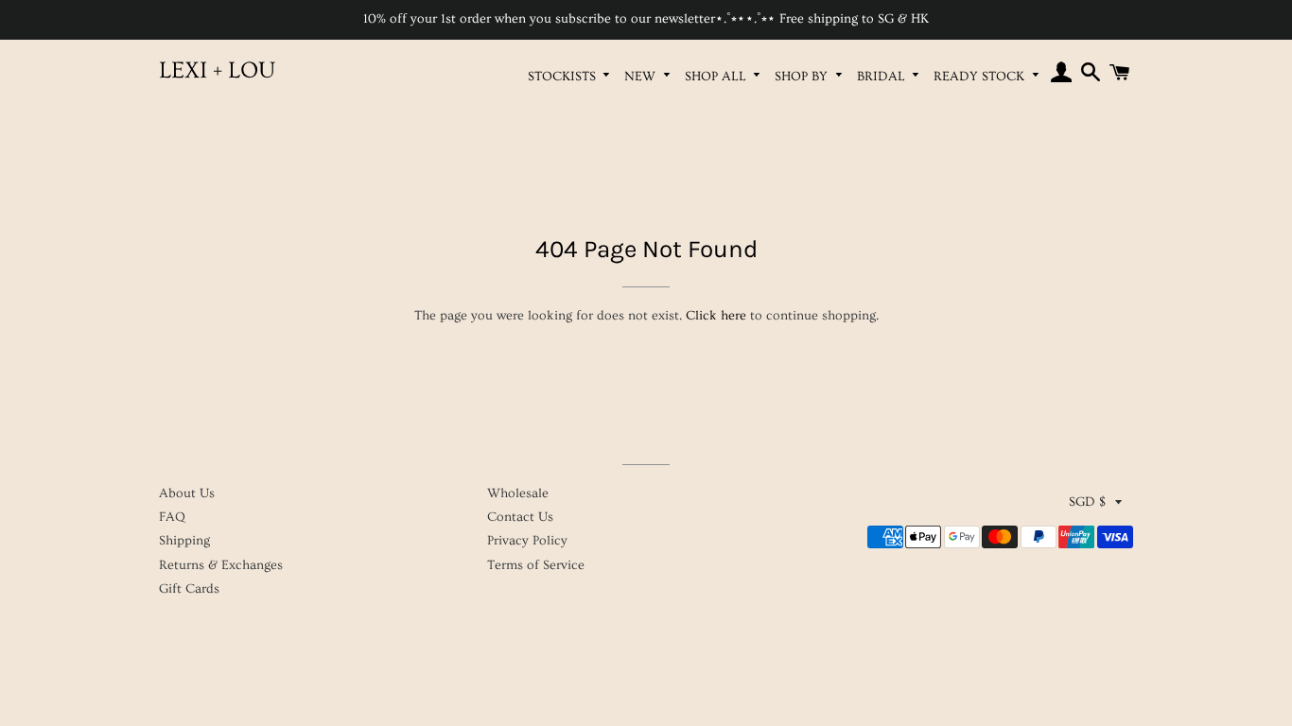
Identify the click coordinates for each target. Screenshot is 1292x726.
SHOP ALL (717, 76)
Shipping (184, 540)
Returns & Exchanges (221, 565)
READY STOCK (981, 76)
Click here (716, 315)
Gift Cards (189, 588)
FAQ (172, 517)
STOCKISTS (564, 76)
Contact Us (520, 517)
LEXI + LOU (217, 70)
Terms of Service (536, 565)
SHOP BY (803, 76)
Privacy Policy (527, 540)
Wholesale (518, 493)
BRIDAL (883, 76)
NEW (641, 76)
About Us (187, 493)
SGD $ (1087, 502)
